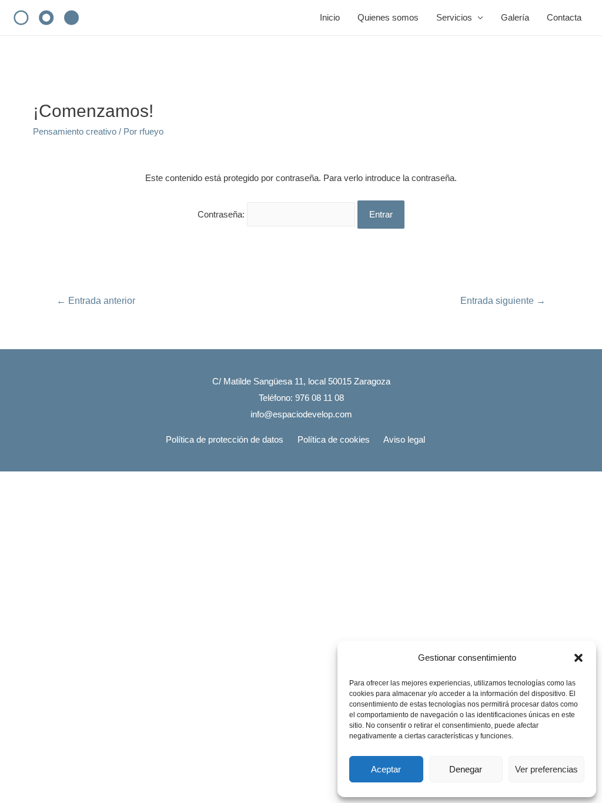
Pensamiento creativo (74, 131)
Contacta (564, 17)
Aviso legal (404, 439)
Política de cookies (333, 439)
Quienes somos (388, 17)
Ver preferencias (546, 769)
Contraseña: (222, 214)
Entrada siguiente (503, 301)
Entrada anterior (95, 301)
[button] (578, 658)
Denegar (465, 769)
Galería (515, 17)
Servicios (454, 17)
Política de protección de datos (224, 439)
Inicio (330, 17)
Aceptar (386, 769)
